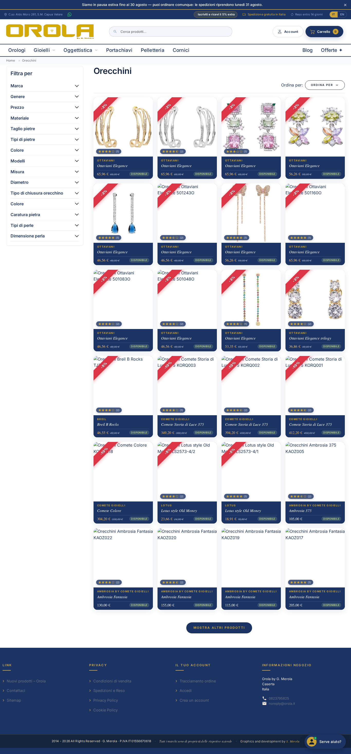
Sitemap (14, 700)
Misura (17, 171)
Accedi (186, 690)
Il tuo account (193, 665)
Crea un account (194, 700)
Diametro (20, 182)
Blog (307, 50)
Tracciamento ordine (198, 681)
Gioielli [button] (42, 50)
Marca (17, 85)
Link (7, 665)
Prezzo (17, 107)
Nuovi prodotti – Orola (26, 681)
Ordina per (322, 85)
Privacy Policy (105, 700)
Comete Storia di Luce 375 (182, 424)
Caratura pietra (25, 214)
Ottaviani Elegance (112, 165)
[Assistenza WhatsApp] (69, 14)
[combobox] (170, 31)
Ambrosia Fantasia (112, 596)
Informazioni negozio (287, 665)
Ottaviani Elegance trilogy (310, 338)
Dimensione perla (28, 235)
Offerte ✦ (332, 50)
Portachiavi (119, 50)
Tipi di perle (22, 225)
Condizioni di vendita (112, 681)
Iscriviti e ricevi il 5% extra (216, 14)
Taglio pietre (23, 128)
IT (333, 14)
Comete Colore (109, 510)
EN (342, 14)
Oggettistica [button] (77, 50)
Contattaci (16, 690)
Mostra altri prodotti (219, 628)
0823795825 (279, 698)
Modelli (18, 160)
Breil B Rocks (108, 424)
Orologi (16, 50)
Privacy (98, 665)
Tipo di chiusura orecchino (37, 193)
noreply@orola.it (282, 703)
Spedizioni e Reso (109, 690)
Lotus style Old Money (179, 510)
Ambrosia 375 (300, 510)
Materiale (20, 118)
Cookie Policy (105, 710)
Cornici (181, 50)
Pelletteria (152, 50)
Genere (18, 96)
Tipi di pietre (23, 139)
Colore (17, 150)
